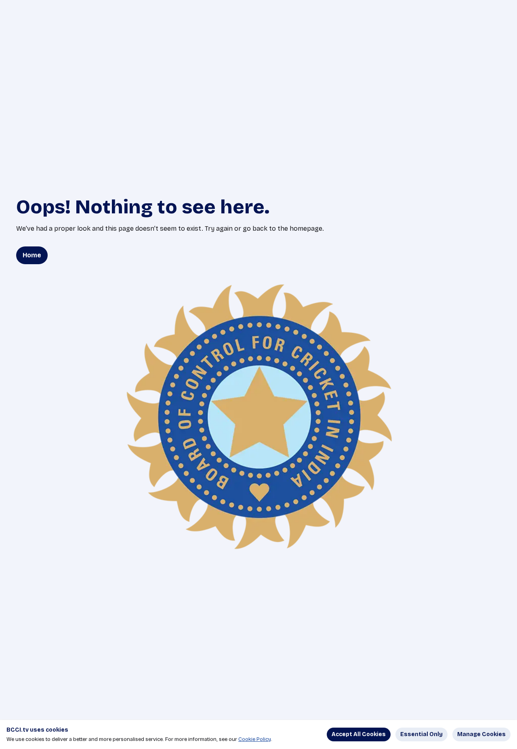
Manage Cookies (481, 734)
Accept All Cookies (359, 734)
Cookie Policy (254, 739)
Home (32, 255)
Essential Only (421, 734)
